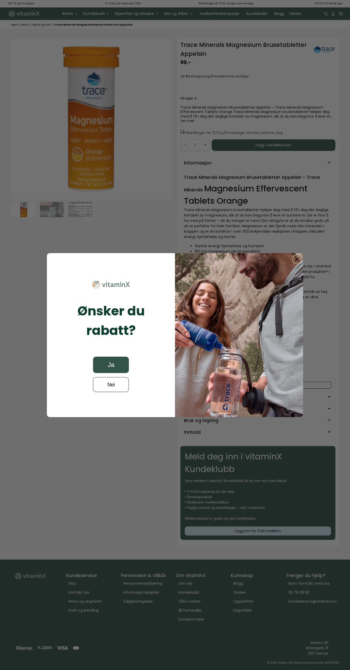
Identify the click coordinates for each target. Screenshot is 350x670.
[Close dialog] (297, 259)
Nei (111, 384)
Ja (111, 364)
